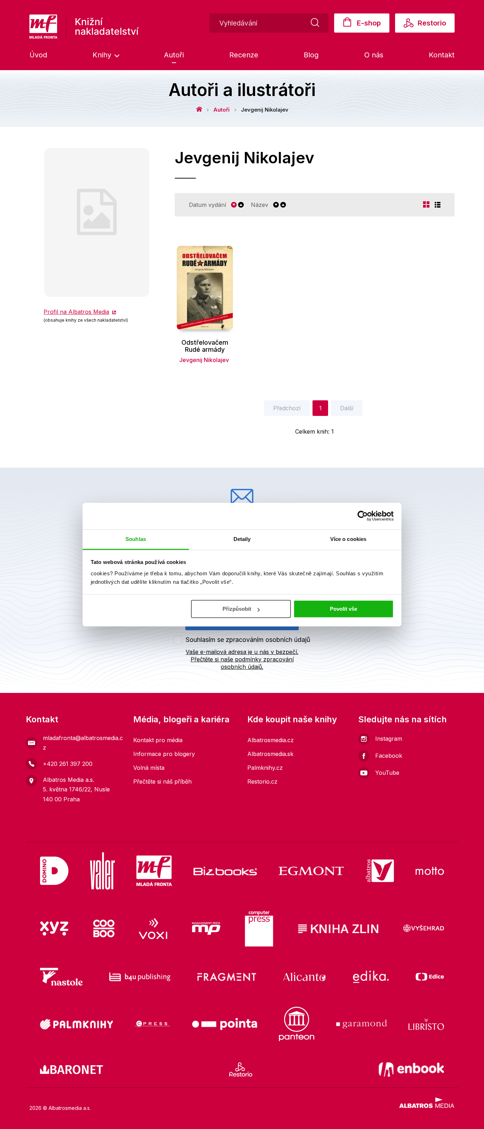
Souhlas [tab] (135, 539)
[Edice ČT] (430, 976)
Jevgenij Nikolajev (204, 359)
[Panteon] (296, 1024)
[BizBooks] (225, 871)
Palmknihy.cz (265, 767)
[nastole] (61, 976)
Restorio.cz (262, 781)
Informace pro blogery (164, 753)
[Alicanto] (304, 976)
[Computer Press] (259, 929)
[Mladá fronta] (154, 871)
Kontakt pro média (157, 740)
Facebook (388, 755)
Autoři (174, 55)
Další (346, 408)
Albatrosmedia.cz (270, 740)
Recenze (243, 55)
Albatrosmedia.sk (270, 753)
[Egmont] (311, 871)
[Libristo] (426, 1024)
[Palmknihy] (76, 1024)
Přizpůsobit (237, 609)
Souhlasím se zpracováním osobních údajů (248, 639)
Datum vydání (207, 205)
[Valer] (102, 871)
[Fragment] (227, 976)
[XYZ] (54, 929)
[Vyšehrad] (424, 929)
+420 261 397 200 (67, 763)
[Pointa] (224, 1024)
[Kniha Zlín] (338, 929)
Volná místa (148, 767)
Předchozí (286, 408)
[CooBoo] (104, 929)
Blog (311, 55)
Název (259, 205)
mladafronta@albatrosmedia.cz (83, 742)
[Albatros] (380, 871)
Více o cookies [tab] (348, 539)
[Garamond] (362, 1024)
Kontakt (442, 55)
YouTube (387, 772)
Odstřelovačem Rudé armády (204, 346)
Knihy (102, 55)
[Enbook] (411, 1069)
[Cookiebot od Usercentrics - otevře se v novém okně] (363, 515)
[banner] (84, 27)
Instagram (388, 738)
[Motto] (430, 871)
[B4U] (140, 976)
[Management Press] (206, 929)
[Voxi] (153, 929)
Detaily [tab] (242, 539)
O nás (373, 55)
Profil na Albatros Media (76, 311)
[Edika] (371, 976)
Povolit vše (343, 609)
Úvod (38, 55)
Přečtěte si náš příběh (162, 781)
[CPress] (152, 1024)
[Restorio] (241, 1069)
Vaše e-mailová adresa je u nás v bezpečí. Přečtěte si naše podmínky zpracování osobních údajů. (242, 659)
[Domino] (54, 871)
